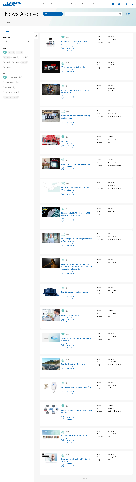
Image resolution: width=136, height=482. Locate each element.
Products (37, 4)
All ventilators (50, 14)
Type (4, 73)
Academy (54, 4)
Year (4, 48)
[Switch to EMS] (112, 4)
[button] (119, 4)
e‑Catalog (72, 4)
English (7, 41)
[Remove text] (120, 14)
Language (6, 37)
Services (45, 4)
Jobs (89, 4)
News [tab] (8, 23)
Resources (63, 4)
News (95, 4)
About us (82, 4)
